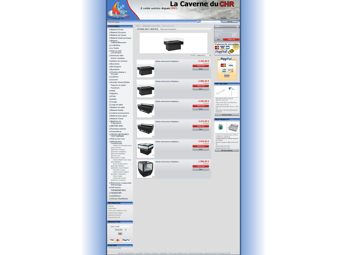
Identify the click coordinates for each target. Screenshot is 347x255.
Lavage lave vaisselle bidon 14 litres (227, 135)
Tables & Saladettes (119, 174)
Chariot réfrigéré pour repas (122, 160)
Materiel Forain (117, 30)
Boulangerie (116, 67)
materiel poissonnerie (120, 113)
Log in (117, 22)
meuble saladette (118, 166)
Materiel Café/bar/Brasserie (118, 41)
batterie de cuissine (119, 61)
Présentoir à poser (119, 170)
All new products (226, 150)
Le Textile (115, 48)
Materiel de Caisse (118, 35)
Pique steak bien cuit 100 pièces (226, 102)
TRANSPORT (116, 193)
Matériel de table (118, 107)
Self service (116, 187)
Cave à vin (116, 155)
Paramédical (116, 131)
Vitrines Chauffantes (119, 199)
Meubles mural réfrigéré (120, 168)
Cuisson (114, 80)
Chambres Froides (119, 158)
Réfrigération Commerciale (116, 142)
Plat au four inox (118, 139)
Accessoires (117, 147)
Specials (120, 253)
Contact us (147, 253)
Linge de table (117, 105)
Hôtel (113, 91)
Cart (217, 26)
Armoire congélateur (119, 151)
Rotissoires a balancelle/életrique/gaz (121, 184)
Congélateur (117, 162)
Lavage (114, 102)
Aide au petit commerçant (116, 52)
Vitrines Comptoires (119, 180)
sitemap (223, 18)
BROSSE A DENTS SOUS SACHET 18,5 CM (224, 99)
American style (117, 55)
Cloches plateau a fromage (118, 73)
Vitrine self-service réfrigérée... (167, 61)
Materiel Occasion (118, 32)
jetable (113, 99)
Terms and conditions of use (117, 210)
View (200, 69)
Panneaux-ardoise (118, 129)
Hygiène (114, 93)
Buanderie (115, 69)
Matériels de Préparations (116, 122)
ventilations (116, 196)
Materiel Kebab (117, 110)
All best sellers (227, 114)
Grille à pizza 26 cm (222, 104)
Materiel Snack (117, 119)
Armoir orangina (118, 58)
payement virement (114, 215)
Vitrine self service (119, 178)
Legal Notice (112, 208)
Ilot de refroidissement (120, 164)
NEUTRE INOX (117, 126)
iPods (113, 96)
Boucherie (115, 64)
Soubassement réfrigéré (121, 172)
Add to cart (200, 66)
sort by (193, 55)
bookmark (234, 18)
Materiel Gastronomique (121, 38)
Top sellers (221, 84)
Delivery (111, 206)
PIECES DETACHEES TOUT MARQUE (120, 135)
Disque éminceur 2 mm (223, 146)
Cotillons (114, 77)
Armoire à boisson (119, 149)
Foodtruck (115, 88)
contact (213, 18)
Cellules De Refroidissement (122, 145)
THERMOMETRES (118, 190)
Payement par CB (114, 217)
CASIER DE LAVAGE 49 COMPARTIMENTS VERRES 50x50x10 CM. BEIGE (227, 138)
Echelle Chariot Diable (120, 82)
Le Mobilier (115, 45)
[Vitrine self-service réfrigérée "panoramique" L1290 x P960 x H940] (146, 69)
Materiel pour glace (119, 116)
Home (138, 26)
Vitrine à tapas (117, 176)
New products (222, 120)
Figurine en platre (118, 85)
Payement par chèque (115, 213)
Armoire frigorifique (119, 153)
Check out (231, 39)
